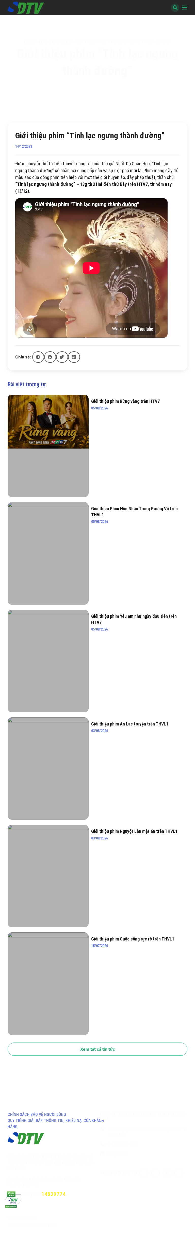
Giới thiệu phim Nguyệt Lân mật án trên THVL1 (134, 831)
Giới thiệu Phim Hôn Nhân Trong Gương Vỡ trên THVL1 (134, 511)
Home (29, 41)
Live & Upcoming (55, 41)
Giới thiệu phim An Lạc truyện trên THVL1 (129, 724)
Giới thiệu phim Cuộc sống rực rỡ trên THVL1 (132, 939)
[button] (38, 357)
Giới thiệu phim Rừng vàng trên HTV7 (125, 401)
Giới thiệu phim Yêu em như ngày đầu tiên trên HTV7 (134, 619)
